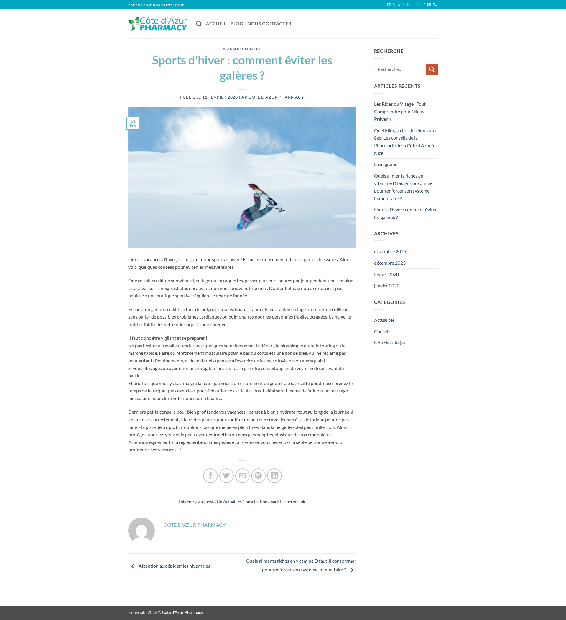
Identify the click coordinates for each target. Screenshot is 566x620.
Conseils (253, 49)
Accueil (216, 23)
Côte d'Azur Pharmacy (276, 97)
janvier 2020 (386, 285)
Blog (237, 23)
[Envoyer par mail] (242, 475)
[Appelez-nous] (435, 5)
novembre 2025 (390, 251)
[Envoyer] (432, 69)
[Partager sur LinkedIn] (274, 475)
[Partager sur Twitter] (226, 475)
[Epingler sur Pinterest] (258, 475)
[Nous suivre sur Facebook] (418, 5)
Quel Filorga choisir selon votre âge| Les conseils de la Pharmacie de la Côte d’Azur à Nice (405, 141)
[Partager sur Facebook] (210, 475)
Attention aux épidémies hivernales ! (175, 565)
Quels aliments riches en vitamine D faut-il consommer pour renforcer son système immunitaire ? (404, 187)
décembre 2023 (390, 263)
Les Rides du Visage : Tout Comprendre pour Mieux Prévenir (400, 111)
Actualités (233, 49)
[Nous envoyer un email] (429, 5)
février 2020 (386, 274)
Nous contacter (269, 23)
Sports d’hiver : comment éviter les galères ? (405, 213)
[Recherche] (199, 23)
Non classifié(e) (389, 342)
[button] (399, 4)
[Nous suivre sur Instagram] (423, 5)
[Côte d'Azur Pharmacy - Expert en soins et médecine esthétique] (157, 23)
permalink (296, 501)
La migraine (385, 164)
